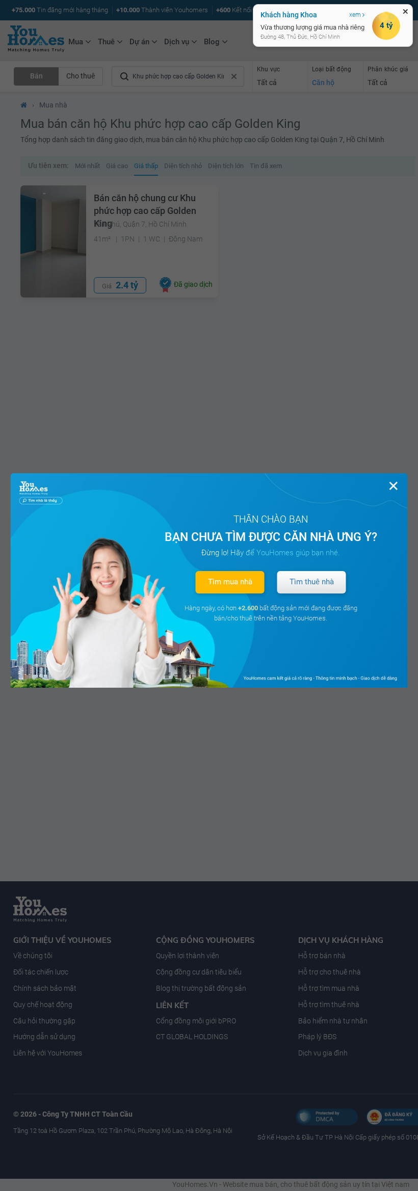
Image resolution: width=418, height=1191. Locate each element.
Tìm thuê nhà (312, 581)
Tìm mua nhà (230, 581)
